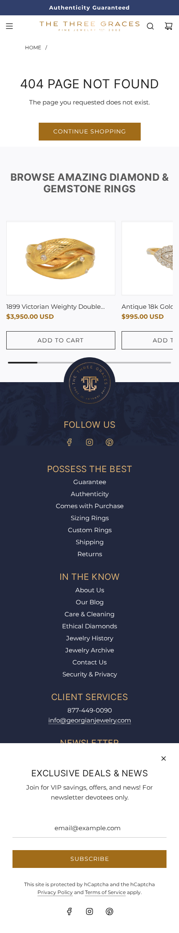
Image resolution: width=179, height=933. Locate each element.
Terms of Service (105, 892)
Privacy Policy (55, 892)
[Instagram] (89, 442)
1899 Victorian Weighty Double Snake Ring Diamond (53, 307)
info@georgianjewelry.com (89, 720)
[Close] (163, 758)
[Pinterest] (109, 442)
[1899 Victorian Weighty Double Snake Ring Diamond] (61, 258)
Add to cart (60, 340)
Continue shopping (89, 131)
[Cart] (168, 26)
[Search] (150, 26)
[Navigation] (9, 26)
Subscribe (89, 859)
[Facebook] (69, 442)
